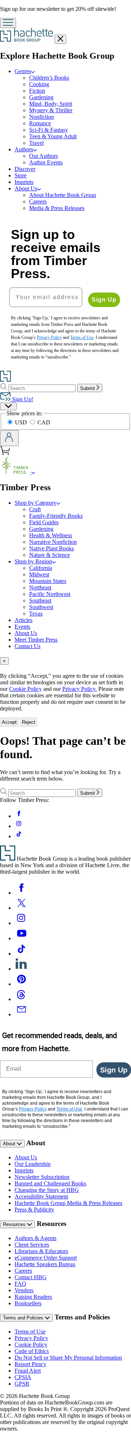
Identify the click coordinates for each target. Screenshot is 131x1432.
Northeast (40, 587)
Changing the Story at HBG (47, 1190)
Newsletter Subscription (42, 1177)
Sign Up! (22, 399)
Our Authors (43, 156)
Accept (9, 722)
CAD (43, 422)
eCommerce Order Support (46, 1258)
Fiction (37, 91)
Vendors (24, 1290)
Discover (25, 169)
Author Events (46, 162)
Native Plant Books (51, 548)
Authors (24, 149)
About (10, 1143)
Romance (40, 123)
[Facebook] (21, 893)
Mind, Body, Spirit (50, 104)
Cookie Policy (25, 689)
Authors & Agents (35, 1238)
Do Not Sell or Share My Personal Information (68, 1358)
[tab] (65, 661)
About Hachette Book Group (62, 195)
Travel (36, 143)
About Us (26, 188)
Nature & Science (49, 555)
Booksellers (28, 1303)
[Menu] (8, 23)
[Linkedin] (21, 969)
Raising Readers (33, 1297)
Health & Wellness (50, 535)
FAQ (20, 1284)
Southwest (41, 607)
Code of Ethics (32, 1351)
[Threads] (21, 999)
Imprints (24, 182)
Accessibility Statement (41, 1196)
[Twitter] (21, 908)
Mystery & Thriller (50, 110)
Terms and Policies (24, 1317)
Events (22, 626)
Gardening (41, 97)
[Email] (21, 1014)
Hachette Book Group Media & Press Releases (68, 1203)
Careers (38, 201)
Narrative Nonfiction (53, 542)
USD (21, 422)
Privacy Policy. (79, 689)
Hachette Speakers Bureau (45, 1264)
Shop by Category (35, 503)
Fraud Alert (28, 1371)
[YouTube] (21, 938)
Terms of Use (30, 1331)
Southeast (40, 600)
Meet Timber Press (36, 640)
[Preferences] (8, 406)
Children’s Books (49, 78)
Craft (35, 509)
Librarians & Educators (41, 1251)
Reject (28, 722)
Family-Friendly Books (56, 516)
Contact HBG (31, 1277)
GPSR (22, 1384)
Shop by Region (33, 561)
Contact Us (27, 646)
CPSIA (23, 1377)
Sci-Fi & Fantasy (48, 130)
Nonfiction (41, 117)
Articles (23, 620)
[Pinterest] (21, 984)
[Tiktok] (21, 953)
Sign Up (104, 300)
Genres (23, 71)
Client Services (32, 1245)
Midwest (39, 574)
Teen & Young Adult (53, 136)
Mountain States (47, 581)
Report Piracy (30, 1364)
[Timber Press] (33, 472)
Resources (15, 1224)
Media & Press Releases (56, 208)
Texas (36, 613)
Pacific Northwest (49, 594)
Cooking (39, 84)
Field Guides (44, 522)
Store (21, 175)
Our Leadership (33, 1164)
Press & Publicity (34, 1209)
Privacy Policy (31, 1338)
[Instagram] (21, 923)
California (40, 568)
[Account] (9, 438)
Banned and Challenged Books (50, 1183)
